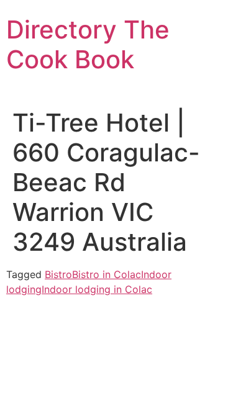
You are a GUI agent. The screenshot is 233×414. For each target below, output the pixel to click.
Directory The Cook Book (88, 44)
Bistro (58, 274)
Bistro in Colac (106, 274)
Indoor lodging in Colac (97, 289)
